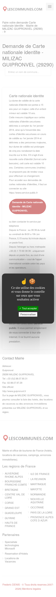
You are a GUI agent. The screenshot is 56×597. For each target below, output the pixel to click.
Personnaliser (28, 314)
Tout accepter (29, 308)
